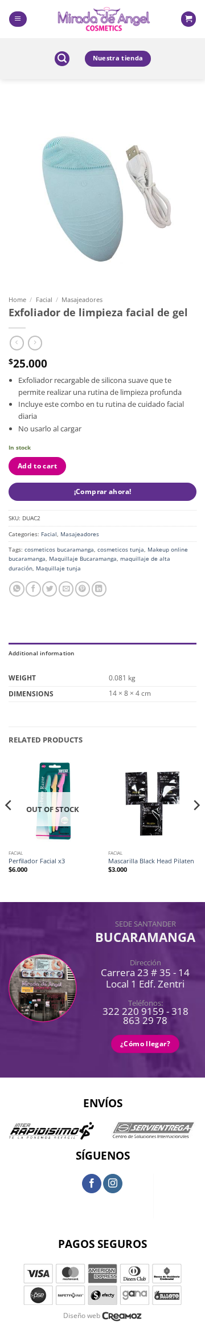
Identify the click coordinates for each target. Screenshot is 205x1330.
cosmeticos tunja (120, 549)
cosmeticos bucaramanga (59, 549)
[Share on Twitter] (49, 589)
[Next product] (17, 343)
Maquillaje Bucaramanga (83, 558)
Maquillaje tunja (58, 568)
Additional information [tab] (42, 653)
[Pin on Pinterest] (82, 589)
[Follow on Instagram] (112, 1183)
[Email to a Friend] (66, 589)
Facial (44, 299)
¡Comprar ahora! (103, 491)
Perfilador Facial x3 (37, 861)
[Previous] (9, 828)
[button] (17, 19)
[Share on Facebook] (33, 589)
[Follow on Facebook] (91, 1183)
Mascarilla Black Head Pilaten (151, 861)
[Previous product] (35, 343)
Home (17, 299)
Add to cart (37, 466)
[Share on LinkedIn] (99, 589)
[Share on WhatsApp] (16, 589)
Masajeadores (82, 299)
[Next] (196, 828)
